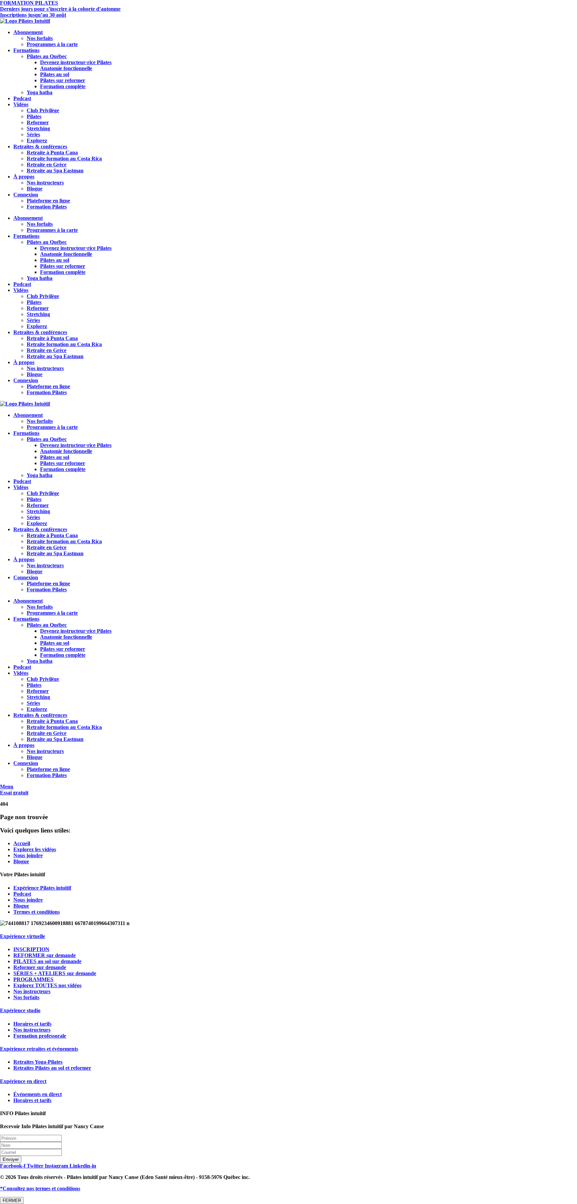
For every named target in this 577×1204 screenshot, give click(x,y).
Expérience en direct (23, 1081)
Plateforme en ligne (48, 200)
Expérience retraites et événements (39, 1049)
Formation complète (62, 86)
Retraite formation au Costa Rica (64, 158)
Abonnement (28, 32)
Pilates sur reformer (62, 80)
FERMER (12, 1200)
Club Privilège (43, 110)
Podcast (22, 98)
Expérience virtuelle (22, 936)
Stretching (38, 128)
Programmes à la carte (52, 44)
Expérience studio (20, 1010)
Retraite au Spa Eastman (55, 170)
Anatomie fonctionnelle (66, 68)
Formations (26, 50)
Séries (33, 134)
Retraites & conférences (40, 146)
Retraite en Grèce (46, 164)
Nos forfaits (40, 38)
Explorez (37, 140)
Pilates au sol (54, 74)
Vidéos (20, 104)
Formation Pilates (47, 206)
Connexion (25, 194)
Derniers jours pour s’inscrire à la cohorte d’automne (60, 9)
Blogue (34, 188)
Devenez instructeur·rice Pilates (76, 62)
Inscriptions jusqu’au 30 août (33, 15)
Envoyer (11, 1159)
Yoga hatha (39, 92)
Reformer (38, 122)
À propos (23, 176)
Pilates (34, 116)
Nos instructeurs (45, 182)
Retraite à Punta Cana (52, 152)
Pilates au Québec (47, 56)
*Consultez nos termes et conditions (40, 1188)
